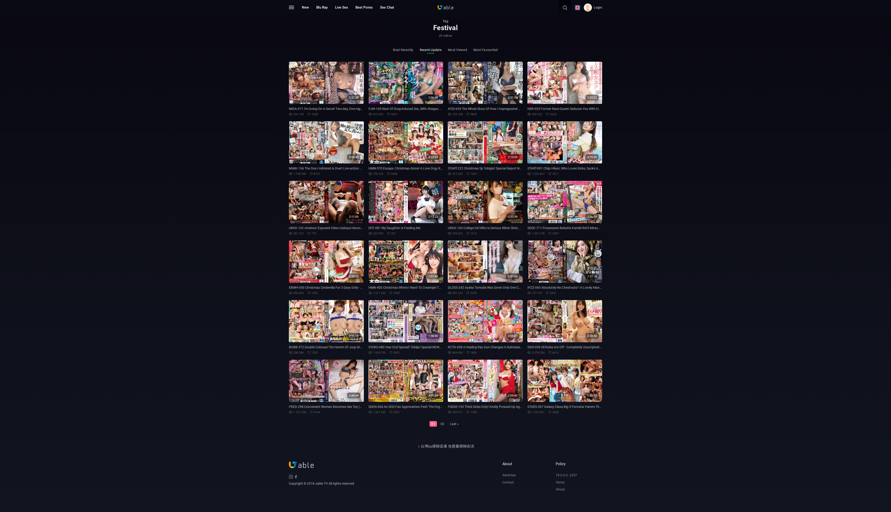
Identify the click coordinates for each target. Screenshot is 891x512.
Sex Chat (387, 7)
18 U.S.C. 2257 (566, 475)
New (305, 7)
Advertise (509, 475)
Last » (454, 424)
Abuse (560, 489)
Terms (560, 482)
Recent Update (431, 50)
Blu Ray (322, 7)
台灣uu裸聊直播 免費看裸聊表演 (447, 446)
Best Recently (403, 50)
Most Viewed (457, 50)
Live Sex (341, 7)
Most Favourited (485, 50)
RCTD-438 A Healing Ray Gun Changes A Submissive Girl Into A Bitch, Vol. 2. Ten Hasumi (511, 347)
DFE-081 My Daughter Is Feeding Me (394, 228)
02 (442, 424)
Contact (508, 482)
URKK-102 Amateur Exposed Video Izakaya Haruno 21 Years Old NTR (338, 228)
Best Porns (364, 7)
